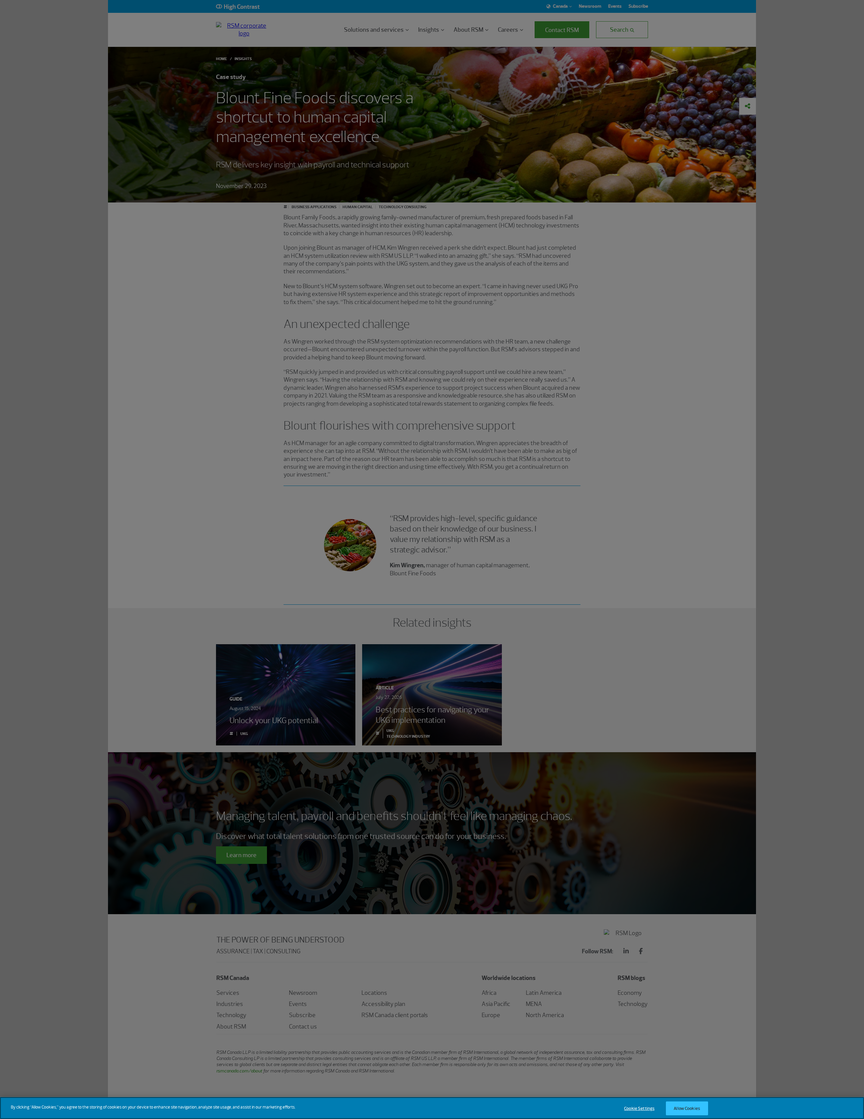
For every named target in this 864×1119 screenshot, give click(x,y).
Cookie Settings (639, 1108)
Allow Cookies (687, 1108)
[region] (432, 1108)
